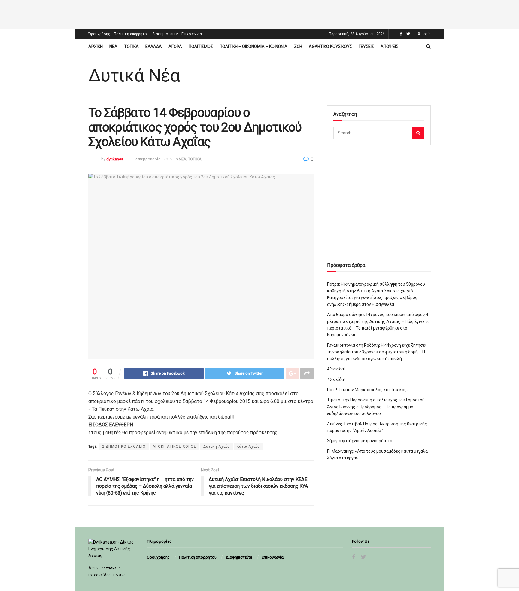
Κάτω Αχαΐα (248, 446)
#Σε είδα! (336, 369)
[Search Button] (418, 133)
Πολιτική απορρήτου (131, 34)
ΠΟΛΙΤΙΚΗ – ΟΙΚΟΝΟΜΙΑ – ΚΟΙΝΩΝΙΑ (253, 46)
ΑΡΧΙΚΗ (95, 46)
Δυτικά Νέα (134, 75)
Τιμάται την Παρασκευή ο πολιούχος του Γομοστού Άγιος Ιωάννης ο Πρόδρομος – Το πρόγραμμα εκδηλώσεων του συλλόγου (376, 407)
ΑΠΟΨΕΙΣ (389, 46)
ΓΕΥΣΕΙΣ (366, 46)
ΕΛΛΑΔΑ (153, 46)
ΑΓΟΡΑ (175, 46)
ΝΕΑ (113, 46)
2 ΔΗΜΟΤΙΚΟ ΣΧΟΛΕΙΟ (124, 446)
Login (426, 34)
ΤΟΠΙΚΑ (131, 46)
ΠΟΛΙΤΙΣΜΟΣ (201, 46)
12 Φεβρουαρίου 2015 (152, 159)
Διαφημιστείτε (165, 34)
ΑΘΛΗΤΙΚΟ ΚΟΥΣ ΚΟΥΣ (330, 46)
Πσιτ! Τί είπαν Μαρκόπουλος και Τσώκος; (367, 389)
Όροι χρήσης (99, 34)
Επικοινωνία (191, 34)
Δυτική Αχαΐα (216, 446)
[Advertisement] (259, 13)
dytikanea (114, 159)
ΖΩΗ (298, 46)
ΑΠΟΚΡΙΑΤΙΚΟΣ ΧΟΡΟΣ (174, 446)
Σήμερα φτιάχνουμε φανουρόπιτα (359, 440)
